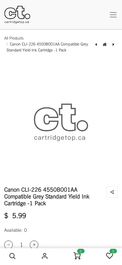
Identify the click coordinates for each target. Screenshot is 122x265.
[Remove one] (8, 245)
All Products (14, 38)
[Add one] (34, 245)
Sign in (45, 256)
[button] (12, 256)
